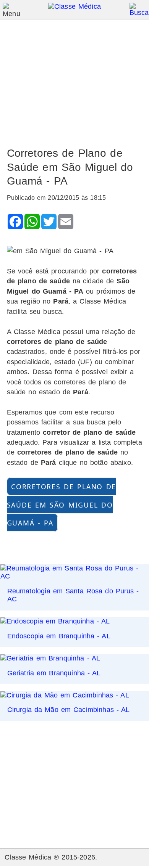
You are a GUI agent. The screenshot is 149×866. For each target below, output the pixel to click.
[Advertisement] (75, 79)
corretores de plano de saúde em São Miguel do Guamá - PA (62, 504)
